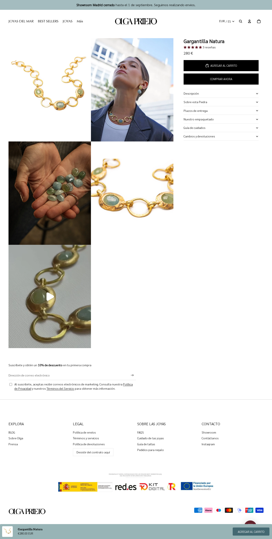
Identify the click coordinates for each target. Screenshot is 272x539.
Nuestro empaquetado (199, 119)
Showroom (209, 432)
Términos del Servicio (60, 388)
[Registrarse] (132, 375)
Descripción (191, 93)
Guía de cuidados (194, 128)
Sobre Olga (15, 438)
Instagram (208, 444)
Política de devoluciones (89, 444)
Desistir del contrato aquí (93, 452)
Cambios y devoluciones (199, 136)
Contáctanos (210, 438)
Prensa (13, 444)
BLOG (11, 432)
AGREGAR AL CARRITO (251, 531)
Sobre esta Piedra (195, 102)
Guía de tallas (146, 444)
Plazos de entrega (196, 110)
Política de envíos (84, 432)
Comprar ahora (221, 79)
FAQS (140, 432)
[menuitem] (21, 21)
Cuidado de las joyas (150, 438)
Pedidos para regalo (150, 450)
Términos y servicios (86, 438)
